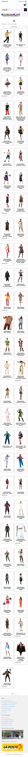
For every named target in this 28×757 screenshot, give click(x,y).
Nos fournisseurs (7, 708)
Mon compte (6, 717)
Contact (5, 712)
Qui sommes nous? (7, 701)
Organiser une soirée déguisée (10, 703)
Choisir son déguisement (9, 706)
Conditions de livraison (8, 721)
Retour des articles (7, 723)
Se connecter (21, 1)
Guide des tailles (7, 710)
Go (25, 9)
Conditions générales (8, 719)
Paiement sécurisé (7, 725)
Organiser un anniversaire (9, 704)
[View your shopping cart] (24, 5)
